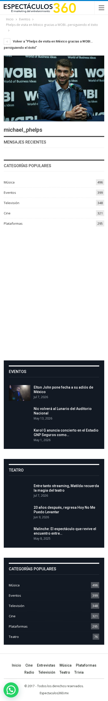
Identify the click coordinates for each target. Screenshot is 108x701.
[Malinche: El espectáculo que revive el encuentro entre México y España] (19, 535)
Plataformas (13, 223)
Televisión (11, 203)
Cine (7, 213)
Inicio (16, 665)
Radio (29, 672)
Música (9, 182)
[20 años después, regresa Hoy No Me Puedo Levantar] (19, 513)
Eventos (10, 192)
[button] (11, 689)
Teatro (14, 636)
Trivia (79, 672)
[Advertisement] (54, 292)
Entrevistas (46, 665)
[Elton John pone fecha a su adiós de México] (19, 393)
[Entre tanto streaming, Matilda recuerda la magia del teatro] (19, 492)
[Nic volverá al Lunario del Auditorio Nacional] (19, 414)
